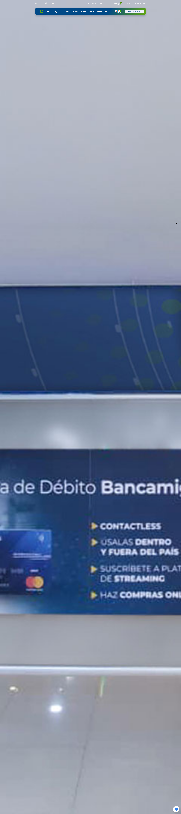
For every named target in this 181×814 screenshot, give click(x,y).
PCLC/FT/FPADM (110, 11)
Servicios (83, 11)
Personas (66, 11)
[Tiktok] (46, 3)
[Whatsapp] (36, 3)
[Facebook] (49, 3)
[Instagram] (40, 3)
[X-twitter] (43, 3)
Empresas (74, 11)
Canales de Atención (95, 11)
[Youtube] (53, 3)
